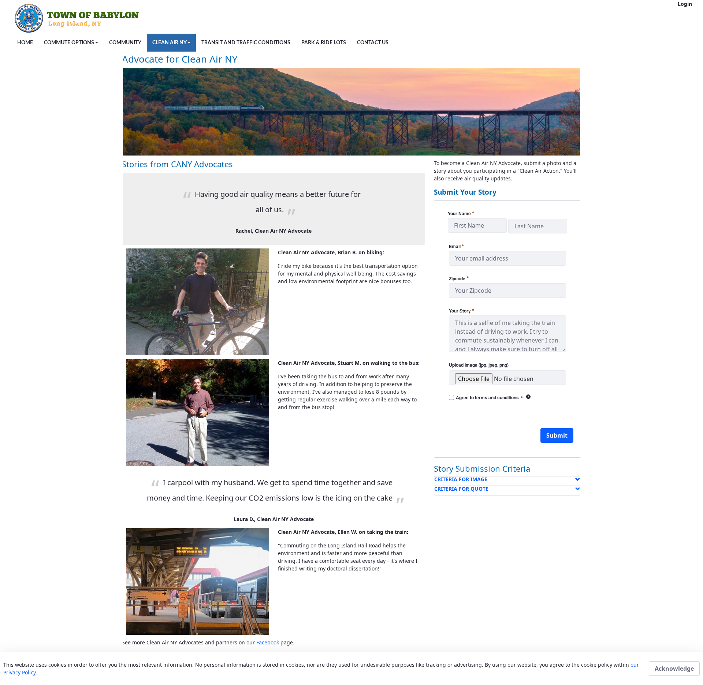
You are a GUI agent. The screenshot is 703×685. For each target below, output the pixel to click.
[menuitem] (25, 42)
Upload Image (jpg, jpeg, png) (479, 365)
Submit (557, 435)
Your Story (461, 310)
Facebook (267, 642)
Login (685, 3)
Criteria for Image (460, 479)
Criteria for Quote (461, 488)
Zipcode (459, 278)
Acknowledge (674, 669)
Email (456, 246)
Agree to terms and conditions (493, 397)
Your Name (461, 213)
